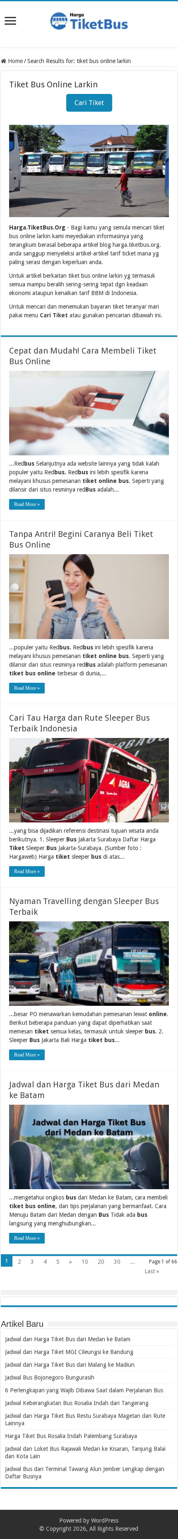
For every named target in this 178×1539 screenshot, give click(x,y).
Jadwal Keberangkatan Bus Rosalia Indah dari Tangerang (77, 1403)
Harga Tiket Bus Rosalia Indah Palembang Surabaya (71, 1436)
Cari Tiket (89, 103)
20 (101, 1261)
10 (85, 1261)
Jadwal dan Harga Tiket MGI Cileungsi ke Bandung (69, 1352)
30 (117, 1261)
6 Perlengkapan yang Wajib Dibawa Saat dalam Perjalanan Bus (84, 1390)
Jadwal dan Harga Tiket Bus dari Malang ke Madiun (70, 1364)
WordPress (104, 1520)
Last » (151, 1271)
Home (14, 61)
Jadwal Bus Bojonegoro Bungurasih (49, 1377)
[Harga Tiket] (89, 19)
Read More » (27, 504)
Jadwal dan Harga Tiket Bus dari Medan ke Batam (67, 1339)
